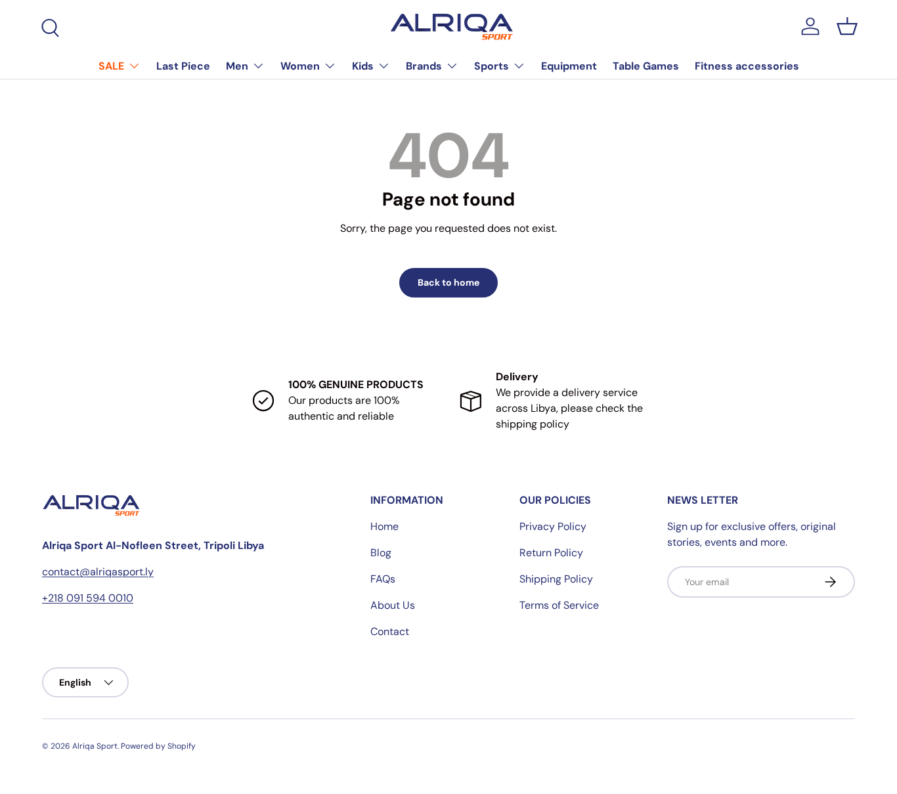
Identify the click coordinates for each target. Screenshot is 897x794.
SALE (111, 66)
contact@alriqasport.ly (98, 572)
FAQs (382, 579)
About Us (392, 605)
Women (300, 66)
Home (384, 526)
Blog (380, 553)
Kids (363, 66)
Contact (389, 631)
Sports (491, 66)
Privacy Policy (552, 526)
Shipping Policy (556, 579)
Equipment (569, 66)
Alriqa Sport (95, 746)
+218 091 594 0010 (87, 598)
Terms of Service (559, 605)
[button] (847, 26)
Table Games (646, 66)
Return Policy (551, 553)
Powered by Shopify (158, 746)
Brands (424, 66)
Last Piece (183, 66)
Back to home (448, 282)
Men (237, 66)
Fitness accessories (747, 66)
